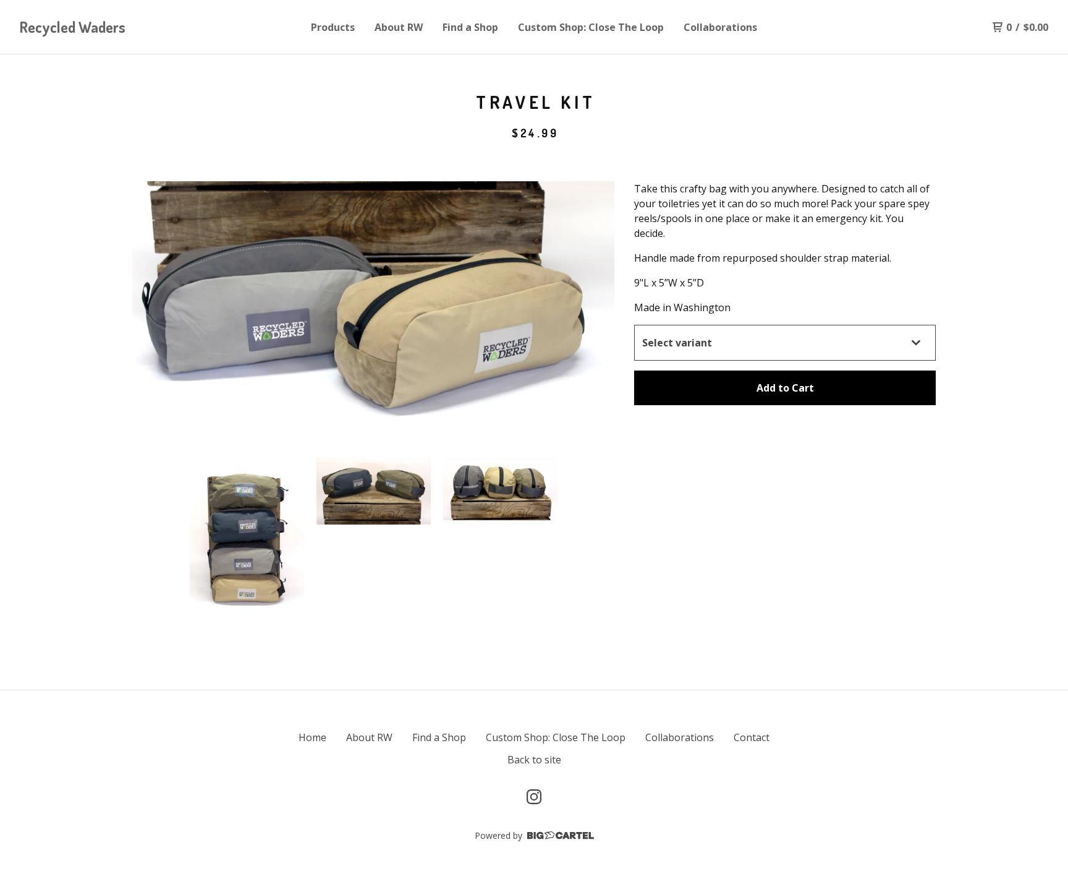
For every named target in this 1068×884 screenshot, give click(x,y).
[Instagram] (534, 797)
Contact (751, 737)
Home (312, 737)
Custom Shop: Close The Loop (591, 27)
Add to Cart (785, 388)
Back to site (534, 759)
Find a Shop (470, 27)
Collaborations (720, 27)
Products (333, 27)
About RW (399, 27)
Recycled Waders (72, 26)
